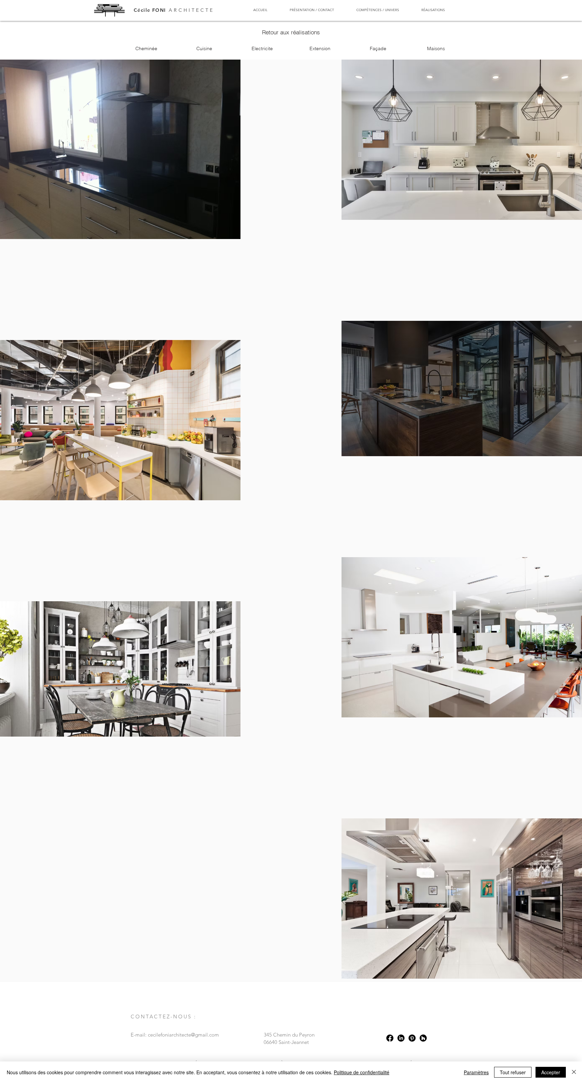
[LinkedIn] (401, 1038)
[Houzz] (423, 1038)
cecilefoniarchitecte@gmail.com (183, 1034)
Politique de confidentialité (361, 1072)
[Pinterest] (412, 1038)
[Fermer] (574, 1072)
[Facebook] (389, 1038)
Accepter (550, 1072)
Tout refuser (513, 1072)
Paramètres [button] (476, 1072)
